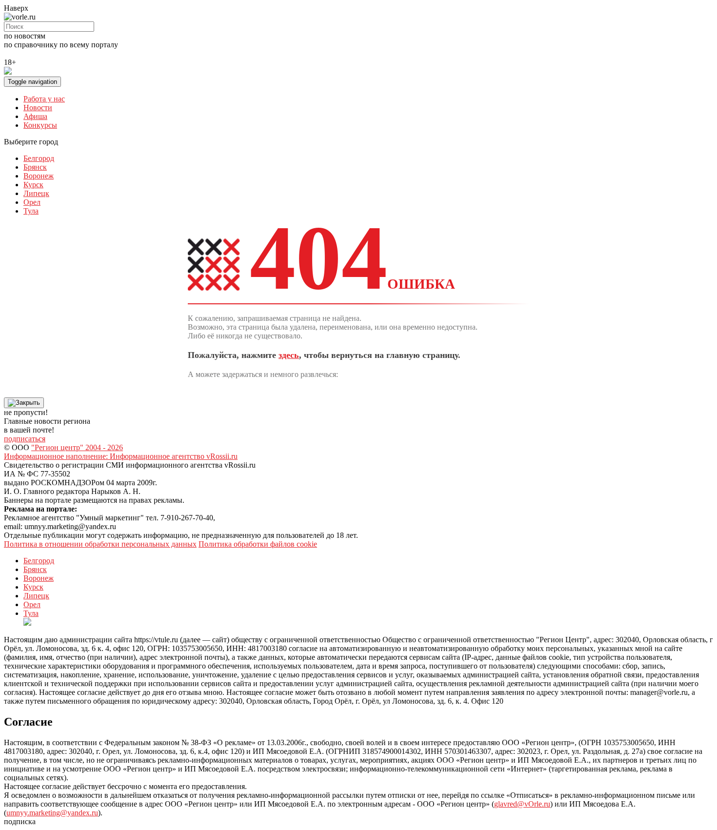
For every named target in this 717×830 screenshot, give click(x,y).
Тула (31, 211)
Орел (31, 202)
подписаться (24, 439)
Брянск (35, 167)
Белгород (38, 158)
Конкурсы (40, 125)
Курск (33, 184)
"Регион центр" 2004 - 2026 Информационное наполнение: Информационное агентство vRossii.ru (121, 451)
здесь (289, 355)
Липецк (36, 193)
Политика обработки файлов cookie (258, 544)
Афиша (35, 116)
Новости (37, 107)
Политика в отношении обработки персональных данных (100, 544)
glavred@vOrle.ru (522, 804)
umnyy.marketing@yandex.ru (52, 813)
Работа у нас (44, 99)
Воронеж (38, 176)
